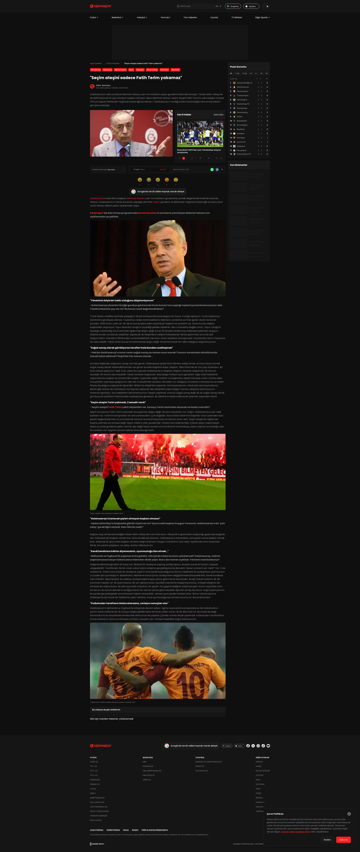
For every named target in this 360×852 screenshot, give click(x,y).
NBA (144, 762)
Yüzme (258, 793)
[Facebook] (217, 169)
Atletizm (259, 775)
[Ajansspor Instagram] (258, 745)
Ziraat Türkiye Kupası (99, 811)
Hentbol (259, 762)
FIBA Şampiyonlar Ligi (152, 771)
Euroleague (148, 766)
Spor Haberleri (96, 63)
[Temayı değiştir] (266, 6)
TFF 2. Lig (93, 771)
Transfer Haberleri (98, 816)
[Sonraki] (221, 158)
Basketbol (116, 17)
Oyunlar (214, 17)
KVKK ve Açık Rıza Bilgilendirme (155, 830)
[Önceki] (179, 158)
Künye (126, 830)
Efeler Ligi (199, 766)
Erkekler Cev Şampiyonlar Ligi (208, 762)
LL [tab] (256, 73)
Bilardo (259, 798)
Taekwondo (261, 811)
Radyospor (140, 70)
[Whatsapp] (212, 169)
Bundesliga (95, 780)
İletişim (135, 830)
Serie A (93, 793)
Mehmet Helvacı (120, 70)
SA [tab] (261, 73)
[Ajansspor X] (253, 745)
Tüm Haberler (190, 17)
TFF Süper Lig (95, 70)
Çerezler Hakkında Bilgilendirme (296, 831)
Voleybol (141, 17)
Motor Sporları (263, 771)
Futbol (93, 17)
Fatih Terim (164, 70)
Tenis (258, 789)
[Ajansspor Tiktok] (263, 745)
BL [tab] (267, 73)
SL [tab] (231, 73)
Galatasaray (107, 70)
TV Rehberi (236, 17)
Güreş (258, 766)
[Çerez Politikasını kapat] (349, 814)
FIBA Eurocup (149, 775)
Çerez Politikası (96, 830)
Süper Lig (94, 762)
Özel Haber (175, 70)
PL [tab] (251, 73)
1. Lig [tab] (237, 73)
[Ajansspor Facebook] (248, 745)
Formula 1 (165, 17)
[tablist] (249, 73)
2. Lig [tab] (245, 73)
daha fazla (218, 114)
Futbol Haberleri (112, 63)
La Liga (93, 789)
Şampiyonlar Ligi (97, 798)
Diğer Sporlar (261, 17)
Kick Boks (260, 784)
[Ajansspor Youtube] (268, 745)
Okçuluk (259, 807)
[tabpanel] (249, 116)
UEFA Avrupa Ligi (97, 802)
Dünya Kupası (96, 820)
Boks (258, 780)
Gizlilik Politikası (113, 830)
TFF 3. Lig (93, 775)
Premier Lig (95, 784)
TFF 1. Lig (93, 766)
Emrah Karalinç (152, 70)
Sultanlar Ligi (201, 771)
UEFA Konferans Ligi (98, 807)
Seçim (131, 70)
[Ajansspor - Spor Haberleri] (100, 6)
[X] (222, 169)
